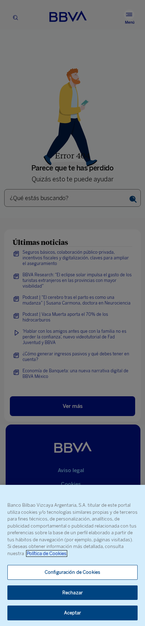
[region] (72, 555)
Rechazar (72, 592)
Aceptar (72, 612)
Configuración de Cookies (72, 572)
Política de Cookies (47, 553)
